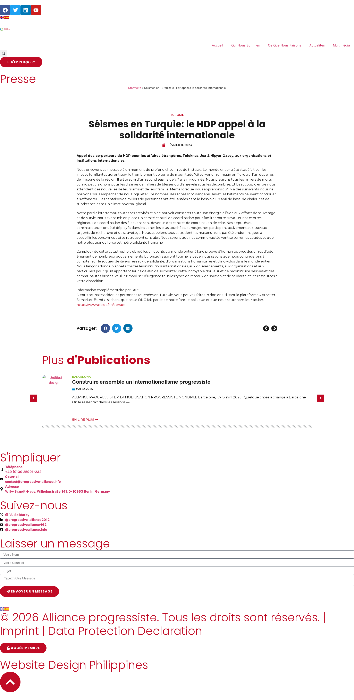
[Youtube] (36, 10)
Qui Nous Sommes (245, 45)
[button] (3, 53)
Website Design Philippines (74, 665)
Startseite (134, 87)
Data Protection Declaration (125, 631)
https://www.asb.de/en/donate (101, 305)
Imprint (19, 631)
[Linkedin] (25, 10)
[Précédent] (266, 328)
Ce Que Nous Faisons (284, 45)
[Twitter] (15, 10)
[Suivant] (273, 328)
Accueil (217, 45)
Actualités (317, 45)
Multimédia (341, 45)
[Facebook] (5, 10)
